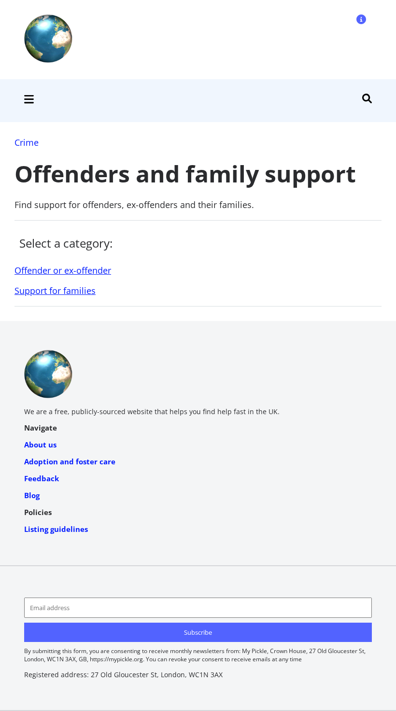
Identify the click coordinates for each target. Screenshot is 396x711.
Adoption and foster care (69, 461)
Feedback (41, 478)
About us (40, 444)
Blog (32, 495)
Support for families (55, 290)
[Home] (48, 60)
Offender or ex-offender (62, 270)
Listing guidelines (56, 529)
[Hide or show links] (29, 101)
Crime (26, 142)
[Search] (367, 100)
